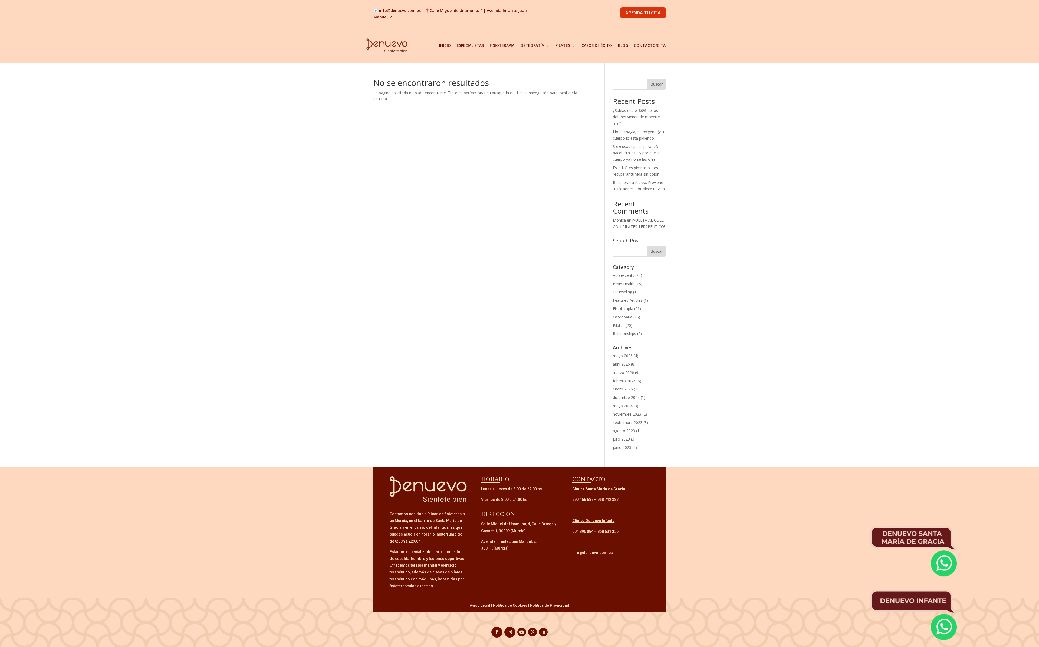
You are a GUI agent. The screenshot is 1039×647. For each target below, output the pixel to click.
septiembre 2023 (627, 422)
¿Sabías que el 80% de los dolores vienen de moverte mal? (636, 117)
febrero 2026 (624, 380)
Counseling (622, 291)
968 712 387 (608, 499)
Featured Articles (627, 300)
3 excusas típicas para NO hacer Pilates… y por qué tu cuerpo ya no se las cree (636, 153)
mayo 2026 (623, 355)
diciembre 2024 (626, 397)
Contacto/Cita (650, 45)
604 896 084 (582, 531)
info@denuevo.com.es (400, 10)
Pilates (562, 45)
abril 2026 (621, 364)
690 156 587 (582, 499)
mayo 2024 (623, 405)
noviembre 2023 (627, 414)
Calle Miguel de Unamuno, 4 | (458, 10)
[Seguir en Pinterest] (532, 632)
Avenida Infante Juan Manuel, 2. (509, 541)
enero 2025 (623, 389)
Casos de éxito (596, 45)
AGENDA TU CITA (643, 13)
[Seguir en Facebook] (496, 632)
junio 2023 (622, 447)
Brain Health (623, 283)
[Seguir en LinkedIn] (543, 632)
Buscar (656, 84)
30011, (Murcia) (495, 548)
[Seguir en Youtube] (521, 632)
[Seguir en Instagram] (509, 632)
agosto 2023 (624, 430)
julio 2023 (621, 439)
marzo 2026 (623, 372)
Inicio (445, 45)
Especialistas (470, 45)
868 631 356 (608, 531)
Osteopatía (532, 45)
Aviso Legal (480, 605)
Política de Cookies (510, 605)
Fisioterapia (502, 45)
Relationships (624, 333)
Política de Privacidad (549, 605)
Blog (623, 45)
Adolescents (623, 275)
